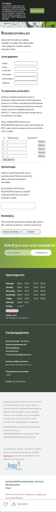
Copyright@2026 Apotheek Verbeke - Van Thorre (24, 481)
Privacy (8, 488)
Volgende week (12, 311)
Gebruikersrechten (12, 484)
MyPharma (29, 494)
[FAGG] (16, 465)
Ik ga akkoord (37, 10)
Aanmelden (22, 503)
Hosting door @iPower (14, 497)
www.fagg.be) (8, 456)
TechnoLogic (41, 494)
